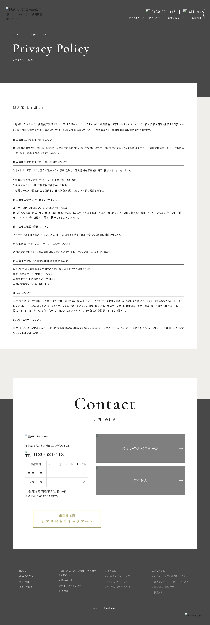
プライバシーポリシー (70, 585)
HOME (22, 571)
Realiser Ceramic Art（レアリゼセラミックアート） (77, 573)
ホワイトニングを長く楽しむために (171, 576)
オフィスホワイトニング (118, 576)
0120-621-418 (164, 11)
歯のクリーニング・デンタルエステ (171, 581)
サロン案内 (25, 581)
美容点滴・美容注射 (164, 587)
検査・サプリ (160, 592)
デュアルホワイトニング (118, 587)
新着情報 (197, 18)
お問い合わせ (196, 11)
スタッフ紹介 (26, 587)
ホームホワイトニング (117, 581)
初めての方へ (26, 576)
